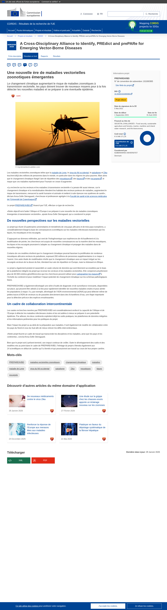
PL (36, 64)
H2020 (40, 36)
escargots (95, 179)
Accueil (11, 30)
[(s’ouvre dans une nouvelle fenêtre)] (27, 12)
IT (30, 64)
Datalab (86, 30)
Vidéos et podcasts (61, 30)
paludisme (96, 173)
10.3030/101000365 (122, 94)
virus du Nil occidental (79, 173)
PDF (45, 460)
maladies (96, 362)
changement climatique (76, 362)
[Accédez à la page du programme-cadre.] (11, 45)
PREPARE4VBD (23, 205)
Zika (105, 173)
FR (25, 64)
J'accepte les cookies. (108, 606)
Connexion (88, 14)
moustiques (65, 179)
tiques (80, 179)
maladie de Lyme (59, 173)
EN (14, 64)
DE (9, 64)
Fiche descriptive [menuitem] (14, 56)
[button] (100, 14)
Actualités (76, 30)
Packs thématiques (25, 30)
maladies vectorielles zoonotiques (45, 362)
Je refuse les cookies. (144, 606)
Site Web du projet (123, 85)
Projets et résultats (43, 30)
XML (21, 460)
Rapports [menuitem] (44, 56)
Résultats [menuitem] (56, 56)
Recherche (96, 30)
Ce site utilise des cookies (27, 606)
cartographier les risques (88, 274)
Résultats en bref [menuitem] (30, 56)
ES (20, 64)
